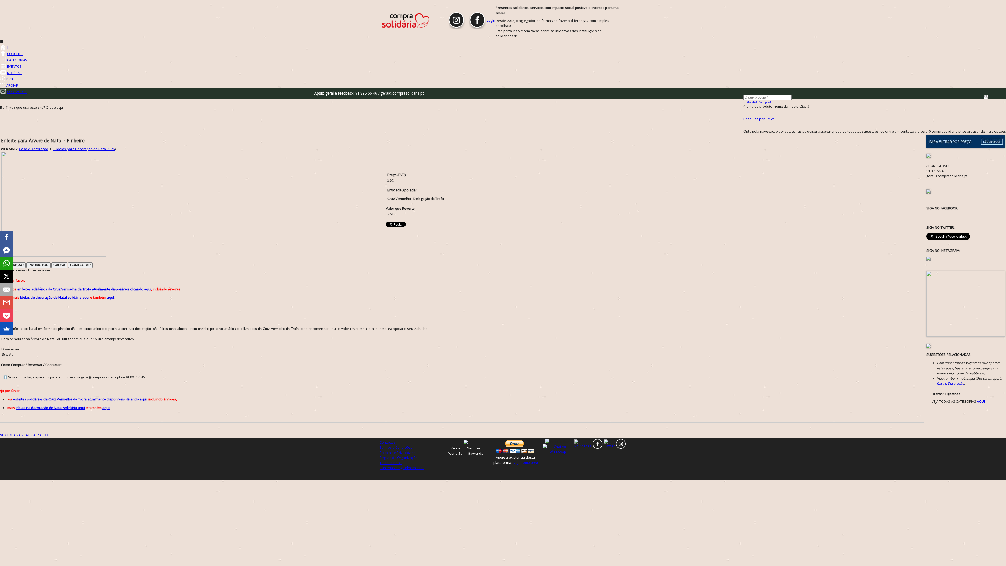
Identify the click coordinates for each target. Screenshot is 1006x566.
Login (491, 20)
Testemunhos (391, 462)
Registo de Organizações (399, 457)
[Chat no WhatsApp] (558, 449)
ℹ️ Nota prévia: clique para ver (25, 270)
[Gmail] (6, 302)
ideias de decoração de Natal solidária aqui (54, 297)
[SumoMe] (6, 328)
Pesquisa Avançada (758, 102)
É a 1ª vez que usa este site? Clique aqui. (32, 107)
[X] (6, 276)
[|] (2, 47)
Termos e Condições (396, 447)
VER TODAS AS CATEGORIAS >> (24, 435)
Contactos (388, 442)
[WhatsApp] (6, 263)
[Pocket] (6, 315)
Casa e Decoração (33, 148)
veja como (526, 462)
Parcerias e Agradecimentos (402, 467)
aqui (110, 297)
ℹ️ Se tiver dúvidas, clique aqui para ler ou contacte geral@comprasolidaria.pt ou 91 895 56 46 (74, 377)
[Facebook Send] (6, 250)
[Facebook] (6, 237)
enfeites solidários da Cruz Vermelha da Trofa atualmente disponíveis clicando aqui (84, 289)
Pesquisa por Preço (759, 119)
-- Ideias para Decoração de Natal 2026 (84, 148)
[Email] (6, 289)
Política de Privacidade (397, 452)
